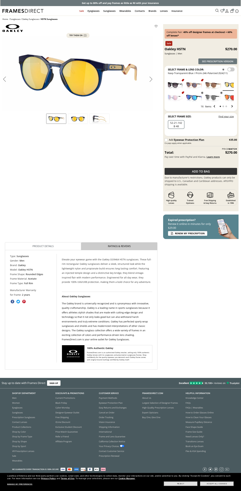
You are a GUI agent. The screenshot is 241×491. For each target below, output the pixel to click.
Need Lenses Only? (195, 436)
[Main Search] (217, 10)
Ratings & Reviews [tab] (119, 246)
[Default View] (56, 119)
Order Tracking (106, 417)
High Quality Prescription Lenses (158, 407)
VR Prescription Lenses (23, 450)
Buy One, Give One (151, 417)
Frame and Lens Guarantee (112, 436)
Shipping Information (109, 426)
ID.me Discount (62, 422)
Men (14, 397)
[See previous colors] (215, 106)
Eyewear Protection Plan (189, 139)
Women (16, 402)
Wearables (125, 10)
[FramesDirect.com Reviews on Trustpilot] (189, 383)
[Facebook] (205, 469)
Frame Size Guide (194, 431)
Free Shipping (62, 417)
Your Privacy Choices (109, 446)
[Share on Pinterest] (24, 302)
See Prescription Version (217, 61)
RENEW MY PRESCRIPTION (190, 233)
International (105, 431)
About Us (146, 397)
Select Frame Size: (179, 116)
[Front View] (78, 119)
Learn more (213, 156)
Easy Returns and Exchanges (113, 407)
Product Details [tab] (43, 246)
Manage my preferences (19, 484)
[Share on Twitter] (18, 302)
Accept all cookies (217, 484)
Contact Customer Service (111, 450)
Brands (152, 10)
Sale (81, 10)
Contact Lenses (19, 422)
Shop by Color (19, 431)
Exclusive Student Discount (68, 426)
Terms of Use (67, 478)
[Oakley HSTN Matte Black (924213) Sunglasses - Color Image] (174, 84)
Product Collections (21, 426)
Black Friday (61, 402)
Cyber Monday (62, 407)
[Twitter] (210, 469)
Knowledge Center (194, 397)
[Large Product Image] (77, 73)
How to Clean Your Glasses (198, 417)
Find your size (226, 116)
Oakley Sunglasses (30, 19)
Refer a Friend (62, 436)
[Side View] (100, 119)
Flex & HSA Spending (196, 450)
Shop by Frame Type (22, 436)
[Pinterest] (216, 469)
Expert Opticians (150, 412)
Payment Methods (108, 397)
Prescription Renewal (109, 455)
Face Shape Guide (194, 426)
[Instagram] (221, 469)
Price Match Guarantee (66, 431)
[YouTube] (227, 469)
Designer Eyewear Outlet (67, 412)
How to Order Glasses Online (200, 412)
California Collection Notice (112, 441)
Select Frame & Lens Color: (186, 69)
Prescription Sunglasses (23, 417)
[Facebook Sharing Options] (12, 302)
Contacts (140, 10)
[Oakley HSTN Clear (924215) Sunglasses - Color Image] (174, 97)
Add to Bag (201, 171)
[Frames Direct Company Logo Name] (22, 10)
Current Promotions (65, 397)
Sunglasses (109, 10)
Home (5, 19)
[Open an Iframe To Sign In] (227, 10)
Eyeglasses (94, 10)
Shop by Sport (19, 446)
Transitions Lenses (195, 441)
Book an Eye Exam (194, 446)
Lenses (164, 10)
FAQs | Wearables (194, 407)
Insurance (176, 10)
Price (229, 149)
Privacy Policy (48, 478)
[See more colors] (231, 106)
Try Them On (76, 35)
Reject (180, 484)
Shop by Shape (19, 441)
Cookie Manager (127, 478)
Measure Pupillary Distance (199, 422)
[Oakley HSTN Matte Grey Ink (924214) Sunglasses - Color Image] (194, 84)
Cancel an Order (106, 412)
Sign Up (54, 383)
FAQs (188, 402)
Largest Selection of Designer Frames (160, 402)
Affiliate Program (63, 441)
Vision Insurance (107, 422)
